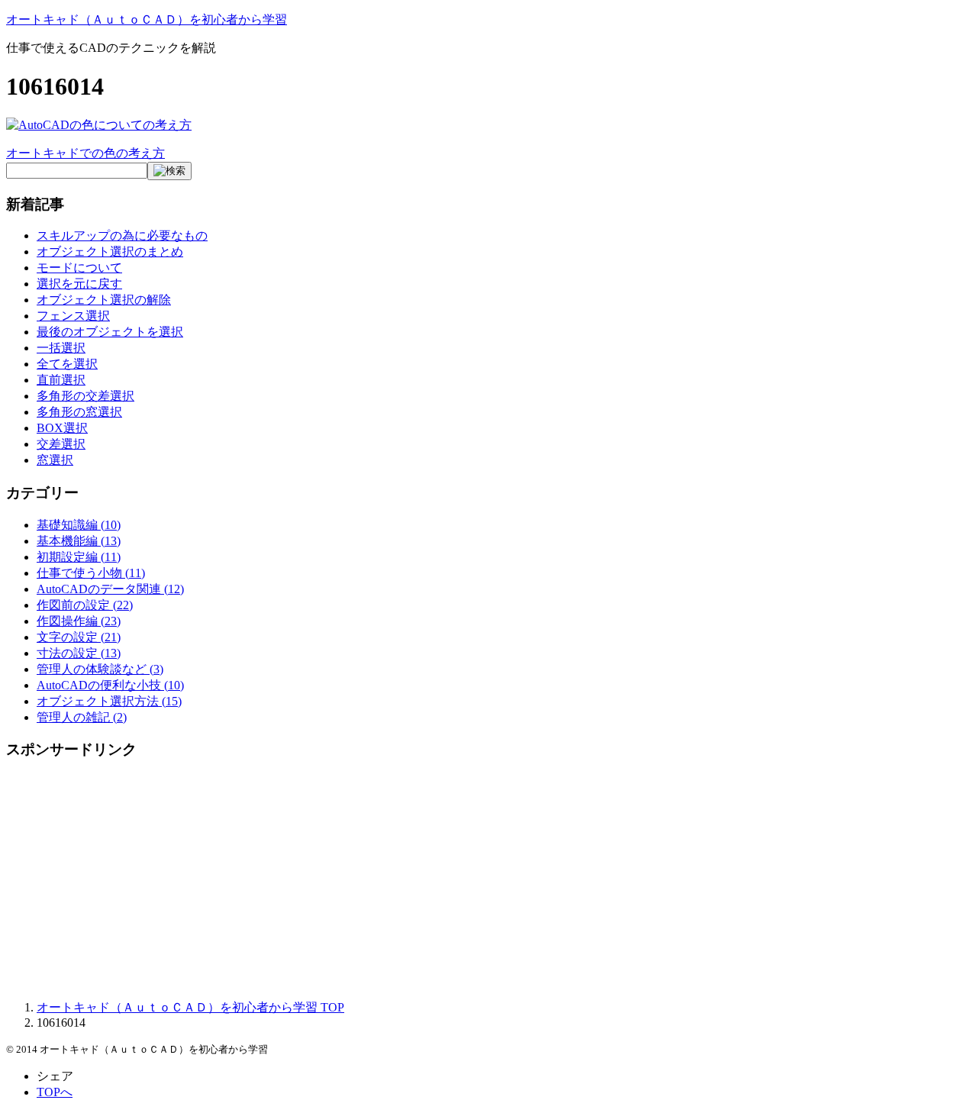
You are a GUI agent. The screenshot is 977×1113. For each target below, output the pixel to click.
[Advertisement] (464, 881)
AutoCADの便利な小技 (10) (110, 685)
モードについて (79, 267)
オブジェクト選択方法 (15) (109, 701)
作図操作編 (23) (79, 621)
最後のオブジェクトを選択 (110, 331)
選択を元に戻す (79, 283)
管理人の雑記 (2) (82, 717)
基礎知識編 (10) (79, 524)
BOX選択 (62, 427)
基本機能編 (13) (79, 540)
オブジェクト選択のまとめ (110, 251)
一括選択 (61, 347)
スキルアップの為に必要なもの (122, 235)
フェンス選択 (73, 315)
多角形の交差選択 (85, 395)
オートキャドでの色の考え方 (85, 153)
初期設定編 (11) (79, 556)
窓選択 (55, 459)
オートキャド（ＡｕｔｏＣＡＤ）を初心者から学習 (146, 19)
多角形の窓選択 (79, 411)
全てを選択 (67, 363)
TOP (190, 1007)
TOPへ (55, 1092)
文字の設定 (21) (79, 637)
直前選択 (61, 379)
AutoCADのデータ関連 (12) (110, 588)
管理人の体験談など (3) (100, 669)
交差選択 (61, 443)
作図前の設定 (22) (85, 604)
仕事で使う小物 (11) (91, 572)
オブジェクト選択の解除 (104, 299)
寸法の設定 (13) (79, 653)
